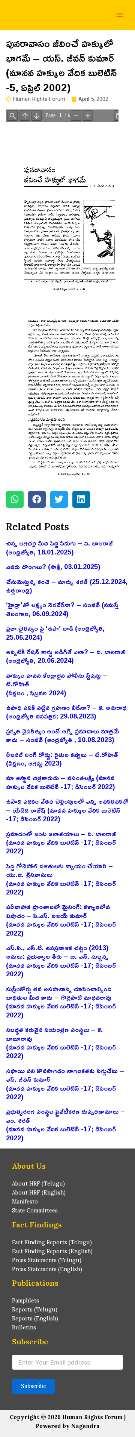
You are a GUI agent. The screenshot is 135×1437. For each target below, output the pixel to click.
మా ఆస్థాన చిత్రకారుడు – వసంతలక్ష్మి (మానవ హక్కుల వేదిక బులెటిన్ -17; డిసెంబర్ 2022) (60, 781)
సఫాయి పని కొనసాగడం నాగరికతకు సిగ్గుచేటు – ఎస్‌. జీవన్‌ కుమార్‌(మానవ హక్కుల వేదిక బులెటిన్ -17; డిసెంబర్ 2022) (65, 1083)
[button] (15, 499)
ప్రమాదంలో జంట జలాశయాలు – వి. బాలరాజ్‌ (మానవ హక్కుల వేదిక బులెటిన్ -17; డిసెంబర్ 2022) (61, 842)
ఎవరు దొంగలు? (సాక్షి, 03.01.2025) (53, 566)
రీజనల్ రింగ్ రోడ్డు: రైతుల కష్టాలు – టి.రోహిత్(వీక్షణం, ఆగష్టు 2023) (62, 758)
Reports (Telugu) (34, 1309)
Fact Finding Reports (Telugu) (52, 1242)
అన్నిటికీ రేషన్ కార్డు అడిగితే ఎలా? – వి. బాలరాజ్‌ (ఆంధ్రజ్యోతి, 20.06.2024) (65, 656)
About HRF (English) (39, 1192)
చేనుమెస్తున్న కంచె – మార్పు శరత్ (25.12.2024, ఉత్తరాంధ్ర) (67, 585)
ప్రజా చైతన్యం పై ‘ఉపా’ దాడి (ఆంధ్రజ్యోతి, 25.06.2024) (55, 632)
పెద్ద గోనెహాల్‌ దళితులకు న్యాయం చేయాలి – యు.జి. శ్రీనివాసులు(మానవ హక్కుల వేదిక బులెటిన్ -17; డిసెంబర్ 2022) (61, 878)
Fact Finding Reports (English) (52, 1251)
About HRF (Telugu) (38, 1183)
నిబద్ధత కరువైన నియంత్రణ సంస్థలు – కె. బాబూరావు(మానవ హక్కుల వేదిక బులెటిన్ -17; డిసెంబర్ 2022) (61, 1042)
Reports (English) (35, 1318)
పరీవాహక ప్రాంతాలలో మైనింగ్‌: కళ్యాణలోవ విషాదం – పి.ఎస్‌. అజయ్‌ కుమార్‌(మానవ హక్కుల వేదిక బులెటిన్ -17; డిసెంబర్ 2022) (61, 919)
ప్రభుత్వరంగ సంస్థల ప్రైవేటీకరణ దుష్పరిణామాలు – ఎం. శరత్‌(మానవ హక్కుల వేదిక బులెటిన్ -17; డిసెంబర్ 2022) (65, 1124)
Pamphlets (25, 1300)
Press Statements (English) (47, 1269)
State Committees (35, 1210)
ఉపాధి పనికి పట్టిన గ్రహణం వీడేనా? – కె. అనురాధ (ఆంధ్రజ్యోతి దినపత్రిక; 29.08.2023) (66, 711)
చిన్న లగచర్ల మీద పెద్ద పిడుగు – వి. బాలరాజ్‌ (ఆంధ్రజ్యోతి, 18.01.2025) (59, 547)
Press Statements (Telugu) (46, 1260)
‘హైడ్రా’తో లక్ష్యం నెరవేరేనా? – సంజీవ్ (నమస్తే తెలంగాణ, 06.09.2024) (62, 608)
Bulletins (24, 1327)
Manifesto (25, 1201)
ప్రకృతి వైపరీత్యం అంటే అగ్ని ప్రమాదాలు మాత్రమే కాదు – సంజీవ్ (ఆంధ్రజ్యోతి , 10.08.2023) (62, 735)
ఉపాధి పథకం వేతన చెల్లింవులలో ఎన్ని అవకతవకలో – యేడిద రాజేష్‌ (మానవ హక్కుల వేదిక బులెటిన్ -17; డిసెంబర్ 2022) (67, 810)
